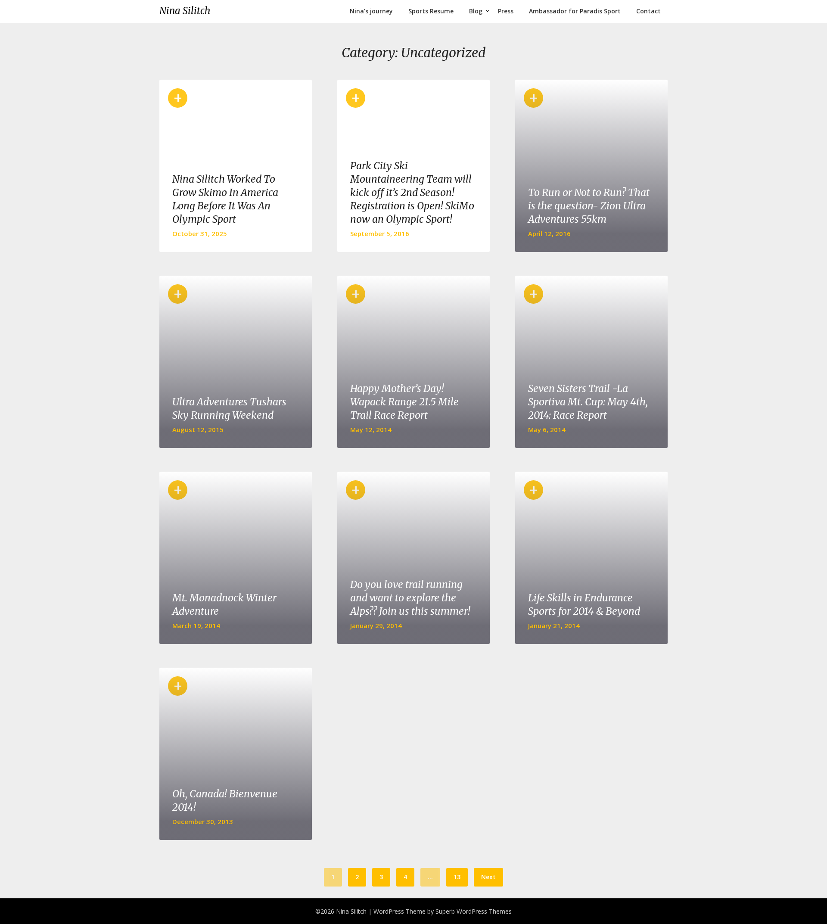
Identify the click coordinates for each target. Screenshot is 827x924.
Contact (648, 11)
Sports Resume (431, 11)
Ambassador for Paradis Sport (575, 11)
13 (457, 877)
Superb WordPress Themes (473, 911)
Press (505, 11)
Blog (475, 11)
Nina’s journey (371, 11)
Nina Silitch (184, 11)
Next (488, 877)
